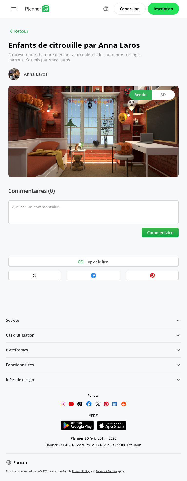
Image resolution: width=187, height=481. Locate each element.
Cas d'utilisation (20, 335)
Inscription (163, 8)
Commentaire (160, 232)
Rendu (140, 94)
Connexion (130, 8)
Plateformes (17, 350)
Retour (21, 31)
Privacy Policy (81, 471)
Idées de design (20, 379)
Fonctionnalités (20, 365)
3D (163, 94)
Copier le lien (97, 261)
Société (12, 320)
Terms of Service (106, 471)
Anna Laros (35, 74)
